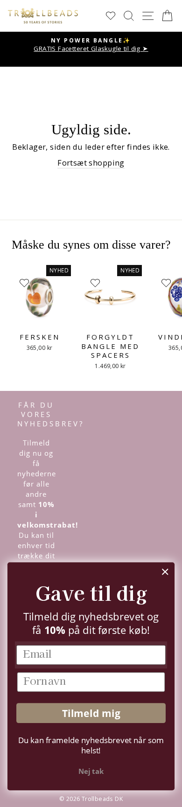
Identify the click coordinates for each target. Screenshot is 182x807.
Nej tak (91, 771)
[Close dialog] (165, 571)
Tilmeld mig (91, 713)
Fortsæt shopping (91, 162)
